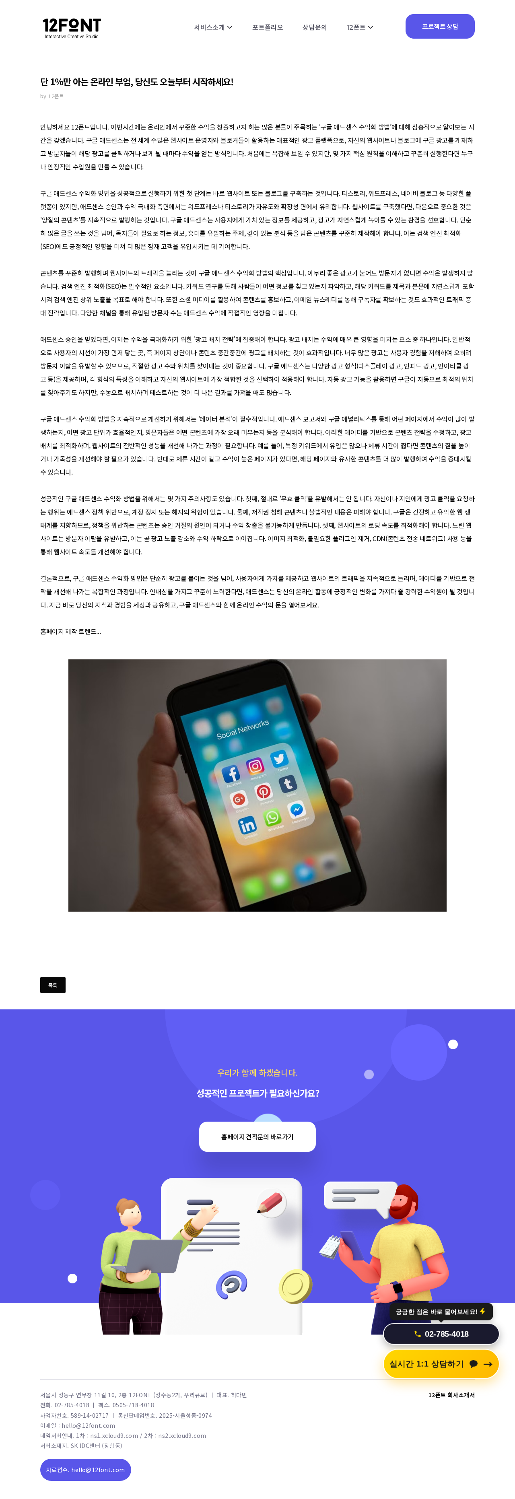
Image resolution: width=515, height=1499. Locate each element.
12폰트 (356, 27)
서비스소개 (209, 27)
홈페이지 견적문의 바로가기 (257, 1136)
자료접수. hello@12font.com (85, 1470)
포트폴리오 (267, 27)
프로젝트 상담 (440, 26)
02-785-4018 (447, 1328)
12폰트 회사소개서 (451, 1395)
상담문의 (315, 27)
